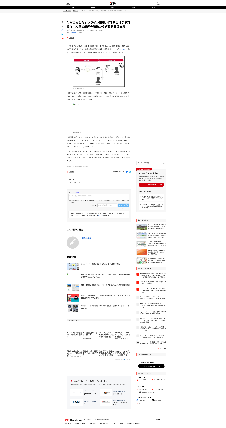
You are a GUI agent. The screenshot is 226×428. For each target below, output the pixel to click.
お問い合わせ (93, 423)
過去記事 (152, 8)
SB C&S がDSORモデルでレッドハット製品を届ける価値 (122, 335)
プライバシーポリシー (105, 423)
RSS (115, 423)
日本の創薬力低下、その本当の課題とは (90, 334)
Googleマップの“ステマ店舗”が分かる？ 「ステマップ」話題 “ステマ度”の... (122, 353)
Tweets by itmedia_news (145, 362)
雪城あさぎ (86, 237)
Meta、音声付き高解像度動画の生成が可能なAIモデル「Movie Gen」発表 (106, 353)
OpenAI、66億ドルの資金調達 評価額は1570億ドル (74, 335)
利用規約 (158, 419)
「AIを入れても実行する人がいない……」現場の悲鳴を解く (74, 353)
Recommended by (119, 359)
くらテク (133, 8)
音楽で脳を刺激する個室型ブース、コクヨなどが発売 (90, 353)
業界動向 (93, 8)
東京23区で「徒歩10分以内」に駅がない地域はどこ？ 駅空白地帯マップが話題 (152, 197)
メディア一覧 (68, 423)
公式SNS (76, 423)
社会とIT (113, 8)
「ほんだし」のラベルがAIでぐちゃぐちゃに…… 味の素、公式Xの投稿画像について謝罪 (152, 206)
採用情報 (129, 423)
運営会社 (122, 423)
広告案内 (84, 423)
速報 (73, 8)
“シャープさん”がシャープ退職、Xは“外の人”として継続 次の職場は (106, 335)
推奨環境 (137, 423)
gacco (121, 49)
